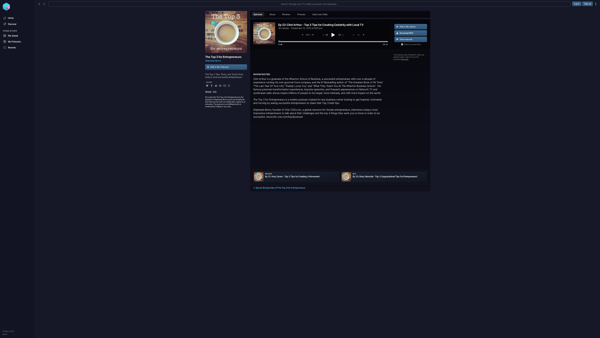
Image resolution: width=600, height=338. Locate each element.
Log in (577, 4)
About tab (404, 59)
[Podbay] (6, 9)
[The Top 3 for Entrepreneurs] (226, 32)
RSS (215, 91)
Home (11, 18)
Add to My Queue (407, 27)
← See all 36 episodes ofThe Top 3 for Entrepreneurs (279, 187)
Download (406, 33)
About (4, 334)
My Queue (13, 35)
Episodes (258, 14)
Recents (12, 47)
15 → (340, 35)
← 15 (325, 35)
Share (406, 39)
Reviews (286, 14)
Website (208, 91)
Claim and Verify (320, 14)
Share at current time (412, 44)
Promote (301, 14)
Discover (12, 24)
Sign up (587, 4)
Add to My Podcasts (219, 67)
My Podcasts (14, 41)
